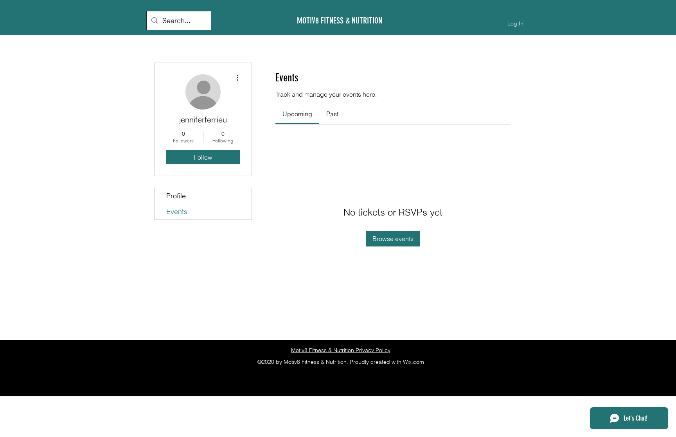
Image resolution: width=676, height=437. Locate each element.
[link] (297, 114)
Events (176, 211)
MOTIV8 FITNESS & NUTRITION (339, 20)
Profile (176, 195)
